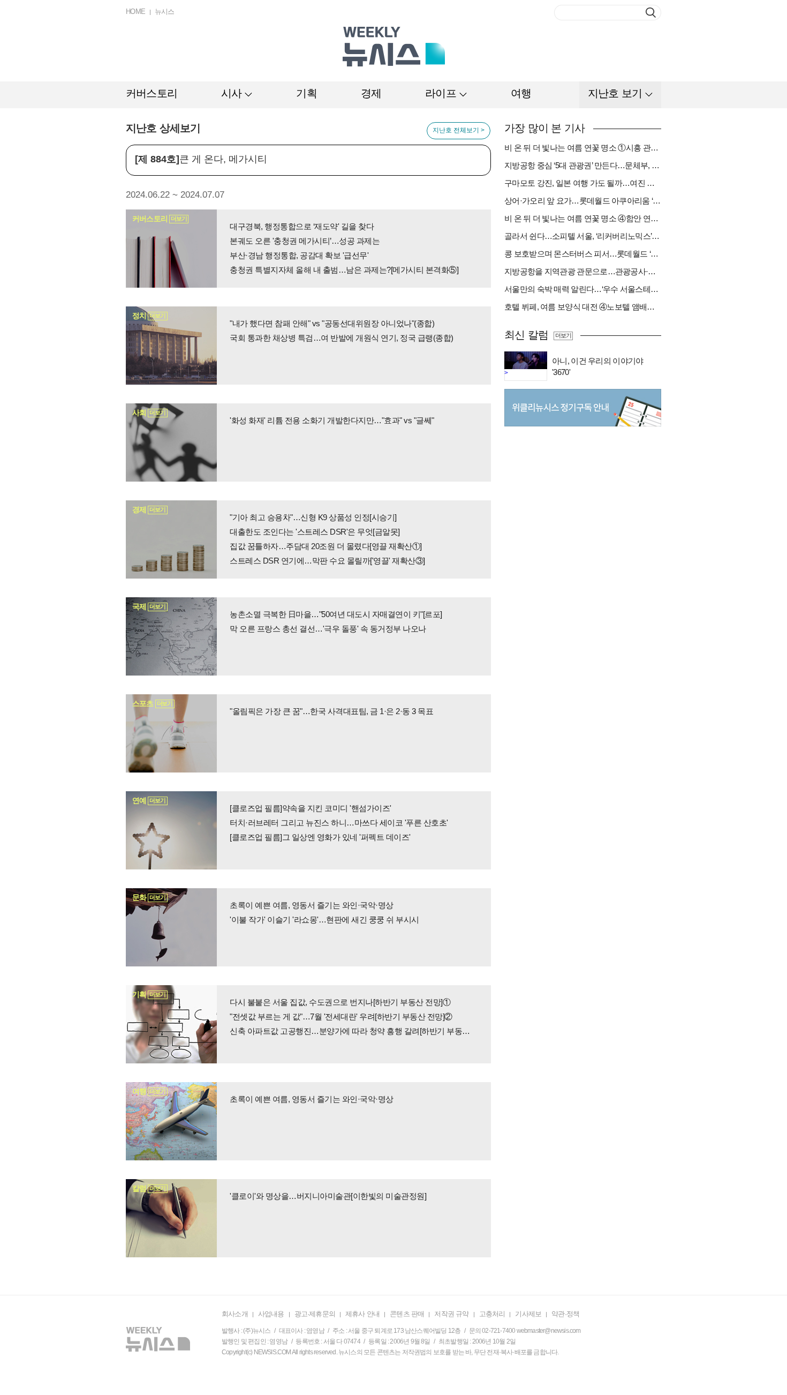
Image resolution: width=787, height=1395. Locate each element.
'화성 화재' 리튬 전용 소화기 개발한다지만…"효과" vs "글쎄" (332, 420)
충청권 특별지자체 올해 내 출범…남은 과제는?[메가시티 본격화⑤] (344, 269)
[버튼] (651, 13)
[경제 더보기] (171, 539)
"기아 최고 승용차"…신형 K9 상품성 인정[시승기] (313, 517)
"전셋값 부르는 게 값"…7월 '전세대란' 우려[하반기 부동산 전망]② (341, 1016)
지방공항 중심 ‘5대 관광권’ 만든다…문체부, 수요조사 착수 (582, 165)
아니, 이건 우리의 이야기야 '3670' (598, 366)
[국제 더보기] (171, 636)
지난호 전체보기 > (459, 130)
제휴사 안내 (362, 1314)
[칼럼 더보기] (171, 1217)
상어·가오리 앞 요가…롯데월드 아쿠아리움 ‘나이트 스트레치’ (582, 200)
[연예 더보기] (171, 830)
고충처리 (492, 1314)
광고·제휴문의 (314, 1314)
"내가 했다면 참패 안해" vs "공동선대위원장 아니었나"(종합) (332, 323)
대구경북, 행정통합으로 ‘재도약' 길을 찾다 (302, 226)
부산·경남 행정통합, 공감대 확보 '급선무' (299, 255)
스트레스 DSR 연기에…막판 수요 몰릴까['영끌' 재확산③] (327, 560)
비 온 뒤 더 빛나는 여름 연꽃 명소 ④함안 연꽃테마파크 (582, 218)
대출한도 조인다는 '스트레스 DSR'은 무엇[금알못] (315, 531)
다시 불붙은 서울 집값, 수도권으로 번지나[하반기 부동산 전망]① (340, 1002)
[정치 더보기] (171, 345)
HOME (136, 12)
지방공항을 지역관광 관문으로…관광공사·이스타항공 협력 (582, 271)
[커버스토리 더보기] (171, 248)
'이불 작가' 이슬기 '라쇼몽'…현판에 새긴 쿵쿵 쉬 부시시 (324, 919)
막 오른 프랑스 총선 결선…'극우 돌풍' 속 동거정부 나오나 (328, 628)
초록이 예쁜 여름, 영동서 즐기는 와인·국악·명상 (312, 905)
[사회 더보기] (171, 442)
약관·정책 (565, 1314)
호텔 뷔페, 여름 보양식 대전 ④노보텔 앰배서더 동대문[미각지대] (582, 306)
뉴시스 (165, 12)
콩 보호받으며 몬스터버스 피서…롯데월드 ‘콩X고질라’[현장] (582, 253)
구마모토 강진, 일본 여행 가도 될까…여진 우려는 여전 (582, 183)
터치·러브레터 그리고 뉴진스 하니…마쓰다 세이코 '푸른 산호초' (339, 822)
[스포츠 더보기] (171, 733)
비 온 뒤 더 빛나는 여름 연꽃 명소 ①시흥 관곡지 (582, 147)
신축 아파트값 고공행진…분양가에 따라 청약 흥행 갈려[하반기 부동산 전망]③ (354, 1031)
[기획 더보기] (171, 1024)
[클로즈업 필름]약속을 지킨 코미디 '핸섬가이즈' (310, 808)
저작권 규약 (451, 1314)
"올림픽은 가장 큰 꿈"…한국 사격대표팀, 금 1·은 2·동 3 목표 (331, 711)
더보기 (563, 335)
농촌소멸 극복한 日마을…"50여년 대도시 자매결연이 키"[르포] (336, 614)
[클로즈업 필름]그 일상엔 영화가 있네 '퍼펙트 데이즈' (320, 837)
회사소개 (235, 1314)
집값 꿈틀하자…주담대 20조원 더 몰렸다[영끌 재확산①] (326, 546)
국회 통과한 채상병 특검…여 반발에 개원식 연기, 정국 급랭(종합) (341, 337)
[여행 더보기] (171, 1120)
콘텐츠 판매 (407, 1314)
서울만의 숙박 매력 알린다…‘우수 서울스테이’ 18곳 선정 (582, 289)
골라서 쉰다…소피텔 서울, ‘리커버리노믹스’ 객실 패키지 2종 (582, 236)
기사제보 (528, 1314)
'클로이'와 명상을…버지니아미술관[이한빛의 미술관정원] (328, 1196)
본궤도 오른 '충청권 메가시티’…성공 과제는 (305, 240)
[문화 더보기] (171, 927)
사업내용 (271, 1314)
